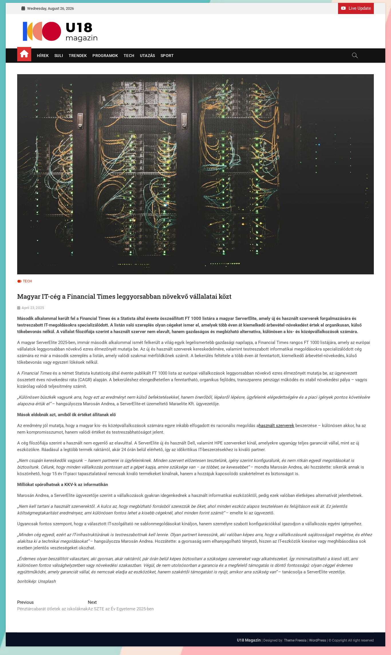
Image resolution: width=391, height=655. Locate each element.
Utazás (147, 55)
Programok (105, 55)
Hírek (43, 55)
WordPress (317, 640)
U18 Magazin (249, 640)
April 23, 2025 (33, 308)
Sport (167, 55)
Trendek (78, 55)
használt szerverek (276, 425)
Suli (58, 55)
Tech (129, 55)
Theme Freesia (295, 640)
